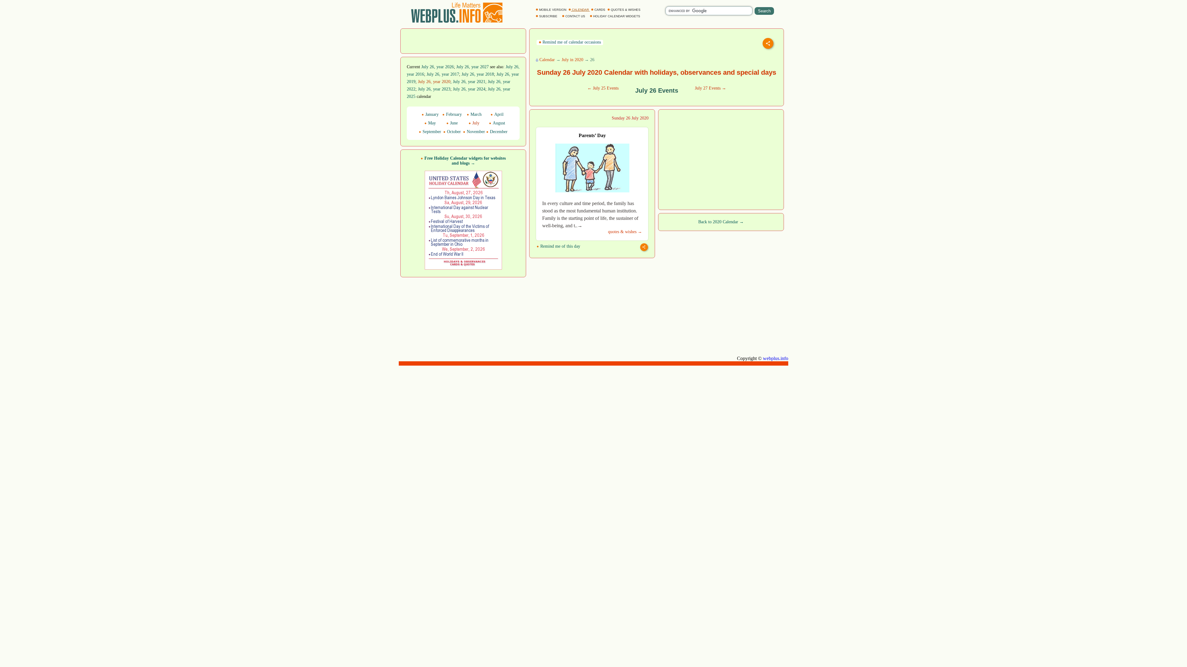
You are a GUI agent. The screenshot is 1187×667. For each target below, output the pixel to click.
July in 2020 (572, 59)
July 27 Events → (710, 88)
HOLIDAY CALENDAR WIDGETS (616, 16)
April (498, 114)
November (475, 131)
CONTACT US (575, 16)
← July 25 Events (603, 88)
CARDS (600, 9)
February (453, 114)
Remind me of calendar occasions (571, 42)
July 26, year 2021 (469, 81)
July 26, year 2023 (434, 89)
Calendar (547, 59)
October (453, 131)
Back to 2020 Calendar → (721, 222)
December (498, 131)
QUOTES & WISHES (625, 9)
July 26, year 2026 (437, 67)
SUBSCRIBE (548, 16)
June (453, 123)
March (475, 114)
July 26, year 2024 (469, 89)
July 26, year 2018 (478, 74)
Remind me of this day (559, 246)
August (498, 123)
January (431, 114)
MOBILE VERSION (552, 9)
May (431, 123)
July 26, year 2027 (472, 67)
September (431, 131)
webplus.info (775, 358)
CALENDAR (580, 9)
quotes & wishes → (625, 231)
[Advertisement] (463, 40)
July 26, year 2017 (443, 74)
